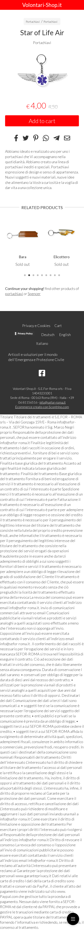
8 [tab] (54, 274)
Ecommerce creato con (42, 407)
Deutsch (47, 334)
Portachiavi (33, 21)
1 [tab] (24, 274)
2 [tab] (29, 274)
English (65, 334)
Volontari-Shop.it (42, 5)
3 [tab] (33, 274)
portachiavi (14, 293)
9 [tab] (59, 274)
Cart (58, 325)
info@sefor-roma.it (53, 402)
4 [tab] (37, 274)
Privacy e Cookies (36, 325)
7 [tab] (50, 274)
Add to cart (42, 120)
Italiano (42, 343)
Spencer (34, 293)
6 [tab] (46, 274)
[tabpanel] (42, 70)
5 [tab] (42, 274)
